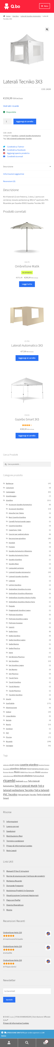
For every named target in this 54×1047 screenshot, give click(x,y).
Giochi (8, 699)
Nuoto (8, 724)
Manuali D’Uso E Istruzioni (17, 871)
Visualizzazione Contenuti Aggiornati (22, 895)
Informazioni (12, 821)
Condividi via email (15, 156)
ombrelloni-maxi (8, 776)
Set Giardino (14, 661)
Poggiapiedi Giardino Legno (20, 610)
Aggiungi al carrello (24, 121)
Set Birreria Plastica (16, 657)
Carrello (41, 1040)
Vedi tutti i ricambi (11, 106)
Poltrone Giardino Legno (18, 619)
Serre (11, 652)
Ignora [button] (3, 1035)
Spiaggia (9, 745)
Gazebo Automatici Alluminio (20, 551)
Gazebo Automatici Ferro (18, 555)
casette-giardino (29, 764)
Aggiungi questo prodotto (18, 153)
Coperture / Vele (15, 530)
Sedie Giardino (14, 636)
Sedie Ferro (13, 631)
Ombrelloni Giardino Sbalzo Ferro (22, 602)
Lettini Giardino (15, 585)
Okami (37, 772)
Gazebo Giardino (15, 559)
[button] (47, 29)
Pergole (12, 606)
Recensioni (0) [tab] (9, 181)
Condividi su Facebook (16, 150)
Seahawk (19, 781)
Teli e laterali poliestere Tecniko (19, 138)
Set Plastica (13, 674)
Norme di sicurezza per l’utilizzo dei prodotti (25, 876)
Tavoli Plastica (15, 691)
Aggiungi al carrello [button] (27, 358)
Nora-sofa (32, 772)
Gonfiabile (10, 703)
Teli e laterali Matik (26, 785)
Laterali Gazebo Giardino (18, 576)
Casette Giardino (15, 526)
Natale (8, 720)
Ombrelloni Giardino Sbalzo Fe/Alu (22, 597)
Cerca (27, 1042)
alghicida (6, 765)
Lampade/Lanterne (16, 568)
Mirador (11, 772)
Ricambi (9, 741)
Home (8, 16)
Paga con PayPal (13, 900)
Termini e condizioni (15, 841)
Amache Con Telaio (16, 513)
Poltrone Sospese (15, 623)
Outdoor (9, 729)
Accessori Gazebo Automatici (20, 504)
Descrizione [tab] (8, 166)
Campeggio (10, 492)
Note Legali (11, 850)
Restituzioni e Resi (14, 836)
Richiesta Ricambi (14, 881)
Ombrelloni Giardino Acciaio (20, 589)
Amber (17, 765)
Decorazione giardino (17, 538)
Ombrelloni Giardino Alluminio (21, 593)
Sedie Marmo (14, 644)
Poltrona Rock (38, 776)
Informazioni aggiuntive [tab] (13, 174)
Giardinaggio (11, 496)
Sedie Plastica (14, 648)
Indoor (8, 712)
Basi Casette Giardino (17, 517)
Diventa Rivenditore (14, 905)
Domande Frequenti (14, 885)
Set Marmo (13, 669)
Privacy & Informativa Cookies (19, 845)
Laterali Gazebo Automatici (31, 16)
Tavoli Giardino (15, 682)
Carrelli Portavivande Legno (20, 521)
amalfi (11, 765)
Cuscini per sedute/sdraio (19, 534)
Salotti (11, 627)
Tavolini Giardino (15, 695)
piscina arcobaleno (23, 775)
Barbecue (9, 483)
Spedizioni (10, 831)
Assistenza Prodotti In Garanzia (20, 890)
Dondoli (12, 543)
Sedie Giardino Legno (17, 640)
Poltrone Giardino (16, 614)
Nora (26, 772)
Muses (17, 772)
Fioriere (12, 547)
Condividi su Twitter (15, 146)
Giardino (15, 16)
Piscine (9, 737)
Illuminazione (11, 707)
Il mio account (9, 1042)
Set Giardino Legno (16, 665)
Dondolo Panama (44, 765)
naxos (22, 772)
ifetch (29, 769)
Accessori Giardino (16, 509)
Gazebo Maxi (14, 564)
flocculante (6, 769)
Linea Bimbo (11, 716)
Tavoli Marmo (14, 686)
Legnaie (12, 581)
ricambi (9, 780)
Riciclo (9, 910)
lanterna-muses (38, 769)
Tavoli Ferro (13, 678)
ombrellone (44, 772)
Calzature (10, 488)
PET (7, 733)
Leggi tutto (27, 284)
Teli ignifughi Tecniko (27, 794)
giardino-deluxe (18, 768)
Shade (26, 781)
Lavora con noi (12, 826)
